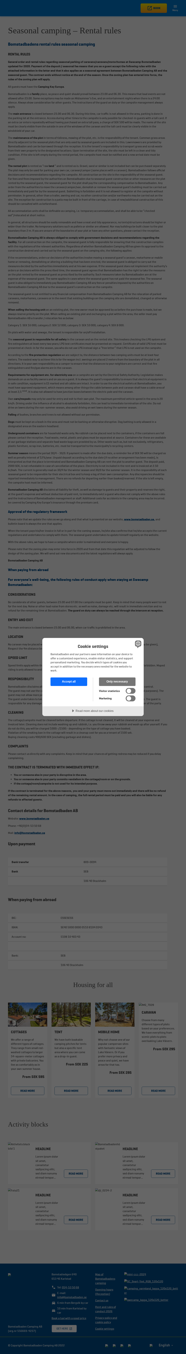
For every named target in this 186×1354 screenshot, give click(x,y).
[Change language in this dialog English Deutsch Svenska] (138, 644)
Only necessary (117, 681)
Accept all (69, 681)
